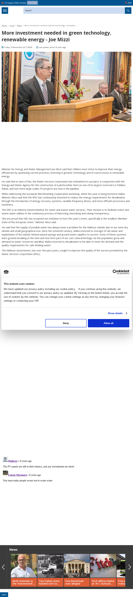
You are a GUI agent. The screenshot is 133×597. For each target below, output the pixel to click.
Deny (66, 323)
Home (4, 25)
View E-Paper (32, 3)
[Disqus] (66, 496)
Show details (115, 313)
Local (12, 25)
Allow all (108, 323)
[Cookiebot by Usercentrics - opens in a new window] (115, 272)
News (19, 25)
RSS (129, 2)
